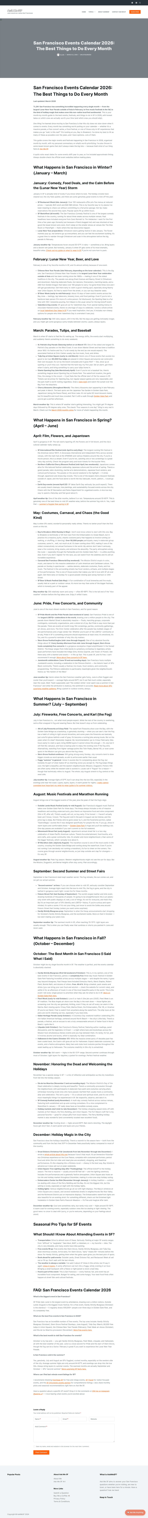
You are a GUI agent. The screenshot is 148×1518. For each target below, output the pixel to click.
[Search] (140, 2)
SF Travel (89, 1380)
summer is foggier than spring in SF (53, 504)
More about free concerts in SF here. (72, 657)
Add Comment (41, 1426)
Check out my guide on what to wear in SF (63, 250)
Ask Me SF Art (59, 1481)
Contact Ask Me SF (119, 12)
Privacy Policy (59, 1499)
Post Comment (41, 1452)
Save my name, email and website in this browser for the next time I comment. (62, 1446)
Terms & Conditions (62, 1501)
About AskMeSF (103, 12)
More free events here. (82, 1330)
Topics (91, 12)
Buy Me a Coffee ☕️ (62, 1496)
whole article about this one (56, 1154)
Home (84, 12)
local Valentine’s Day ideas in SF (53, 310)
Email (65, 1419)
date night (83, 382)
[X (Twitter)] (136, 2)
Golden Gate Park (101, 396)
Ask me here (113, 1490)
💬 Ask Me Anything (135, 1512)
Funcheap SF (58, 1380)
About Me (58, 1479)
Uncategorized (85, 55)
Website (94, 1419)
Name (38, 1419)
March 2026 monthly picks (63, 410)
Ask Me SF (44, 149)
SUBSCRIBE (135, 12)
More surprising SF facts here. (74, 1369)
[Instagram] (132, 2)
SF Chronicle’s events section (58, 1383)
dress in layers (49, 1266)
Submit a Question (61, 1493)
